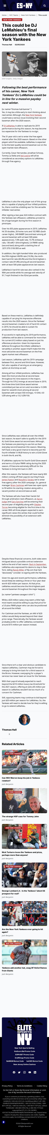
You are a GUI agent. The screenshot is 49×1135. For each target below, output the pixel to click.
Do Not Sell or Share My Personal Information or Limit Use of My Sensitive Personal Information (24, 1091)
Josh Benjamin (7, 784)
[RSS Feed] (35, 1072)
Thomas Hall (7, 45)
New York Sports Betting (24, 1048)
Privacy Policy (7, 1086)
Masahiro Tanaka (26, 479)
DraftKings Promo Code (24, 1058)
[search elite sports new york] (44, 5)
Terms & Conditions (24, 1086)
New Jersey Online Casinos (24, 1064)
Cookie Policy (42, 1086)
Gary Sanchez (17, 501)
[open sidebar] (5, 5)
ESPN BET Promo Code (24, 1055)
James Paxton (8, 479)
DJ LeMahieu (9, 125)
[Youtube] (30, 1072)
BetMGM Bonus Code (15, 1061)
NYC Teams (13, 15)
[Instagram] (24, 1072)
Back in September (37, 564)
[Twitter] (19, 1072)
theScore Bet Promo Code (24, 1051)
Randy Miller (18, 570)
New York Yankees (28, 15)
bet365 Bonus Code (35, 1061)
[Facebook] (14, 1072)
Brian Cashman (17, 485)
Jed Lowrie (25, 155)
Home (4, 15)
